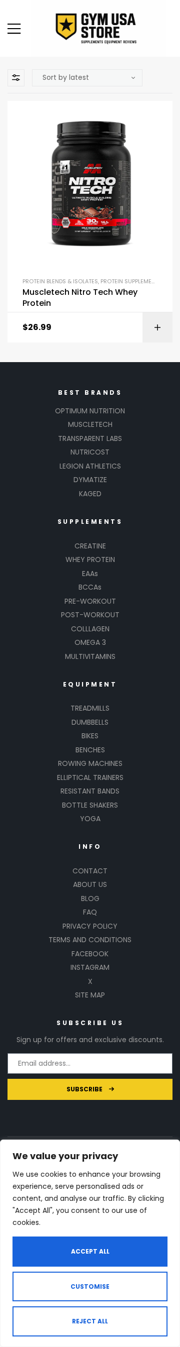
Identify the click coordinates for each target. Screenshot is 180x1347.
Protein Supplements (131, 281)
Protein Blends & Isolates (60, 281)
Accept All (90, 1251)
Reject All (90, 1321)
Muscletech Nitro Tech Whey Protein (80, 298)
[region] (90, 1243)
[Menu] (14, 28)
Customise (90, 1286)
